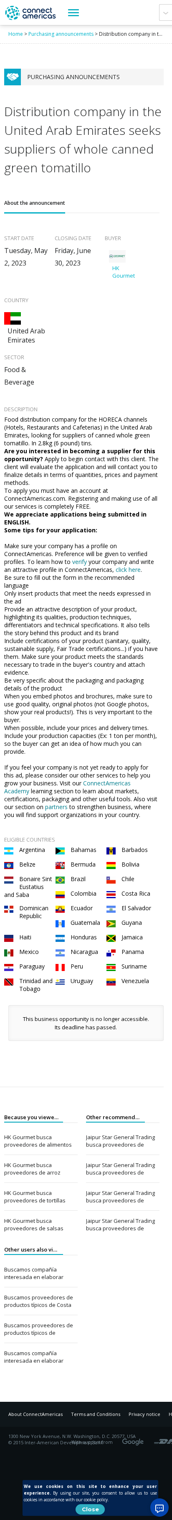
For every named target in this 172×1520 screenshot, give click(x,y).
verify (80, 562)
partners (57, 807)
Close (90, 1509)
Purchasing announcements (61, 33)
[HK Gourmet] (117, 256)
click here (128, 570)
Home (15, 33)
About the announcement (34, 202)
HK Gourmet (123, 271)
